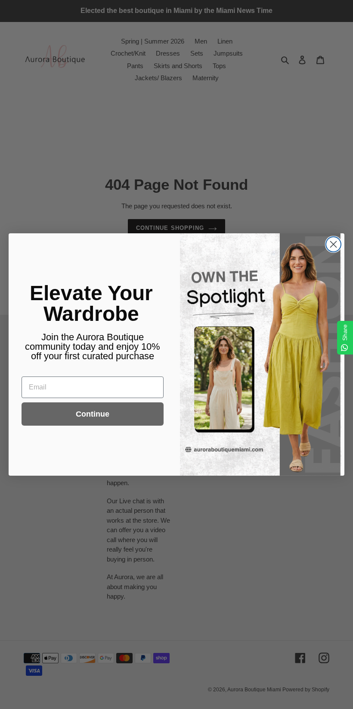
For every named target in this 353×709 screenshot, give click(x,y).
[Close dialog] (333, 244)
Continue (92, 414)
